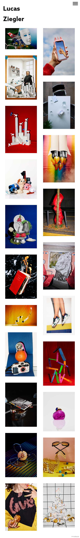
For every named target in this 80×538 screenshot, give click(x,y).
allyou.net (76, 536)
